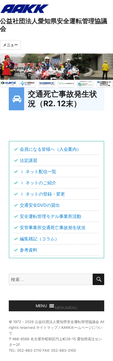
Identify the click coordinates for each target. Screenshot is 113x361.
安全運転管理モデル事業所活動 (50, 216)
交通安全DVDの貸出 (40, 205)
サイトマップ (47, 327)
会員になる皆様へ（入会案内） (50, 149)
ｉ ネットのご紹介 (38, 182)
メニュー (10, 45)
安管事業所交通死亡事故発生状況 (53, 227)
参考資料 (28, 250)
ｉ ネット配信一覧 (38, 171)
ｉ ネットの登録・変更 (42, 194)
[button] (66, 307)
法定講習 (28, 160)
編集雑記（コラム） (39, 238)
